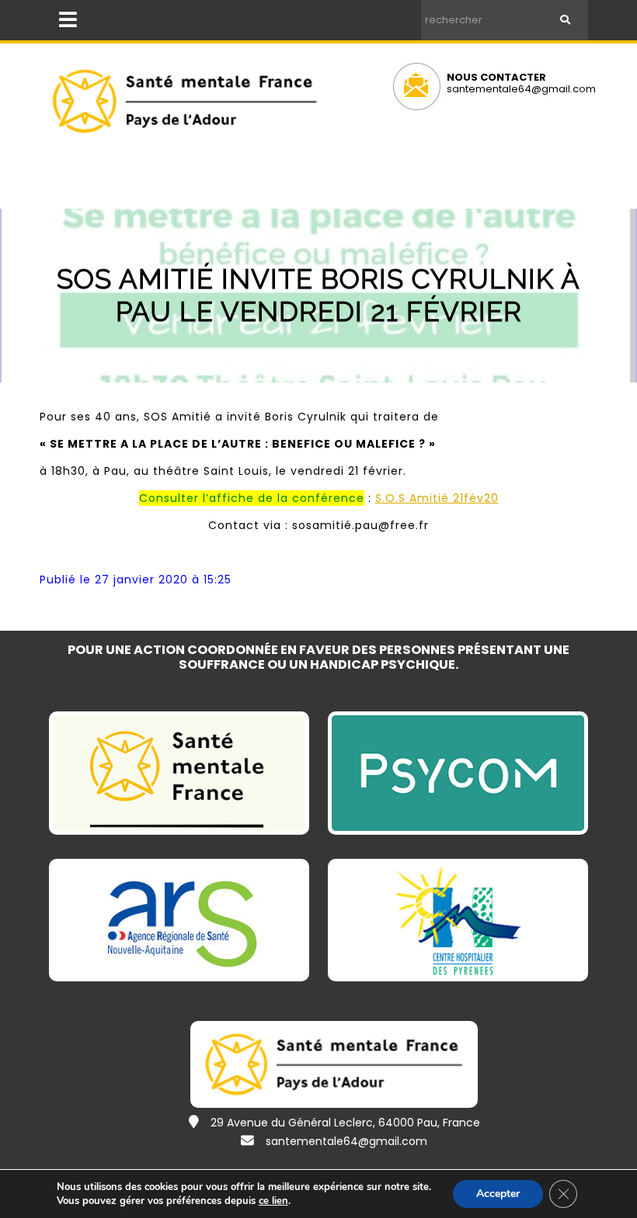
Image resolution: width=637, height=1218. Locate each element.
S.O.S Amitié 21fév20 (437, 498)
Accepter (498, 1193)
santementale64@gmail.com (521, 88)
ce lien (273, 1201)
